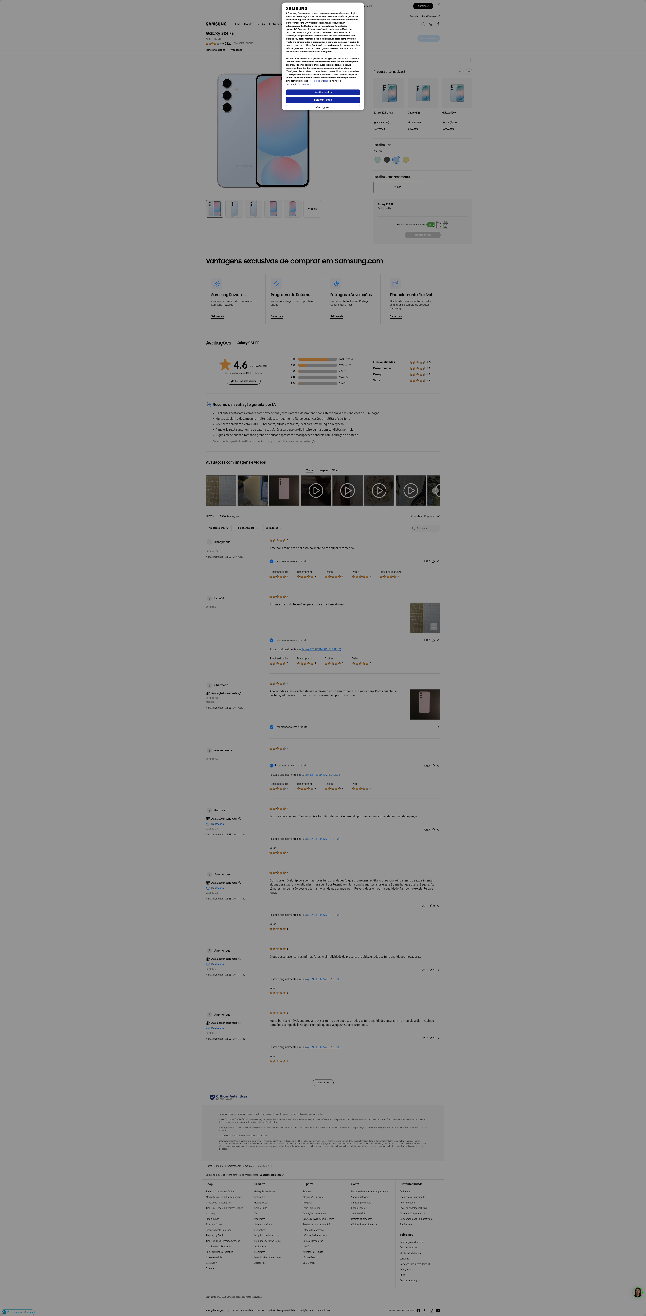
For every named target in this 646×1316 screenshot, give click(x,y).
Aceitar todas (323, 92)
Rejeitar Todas (323, 100)
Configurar (323, 107)
